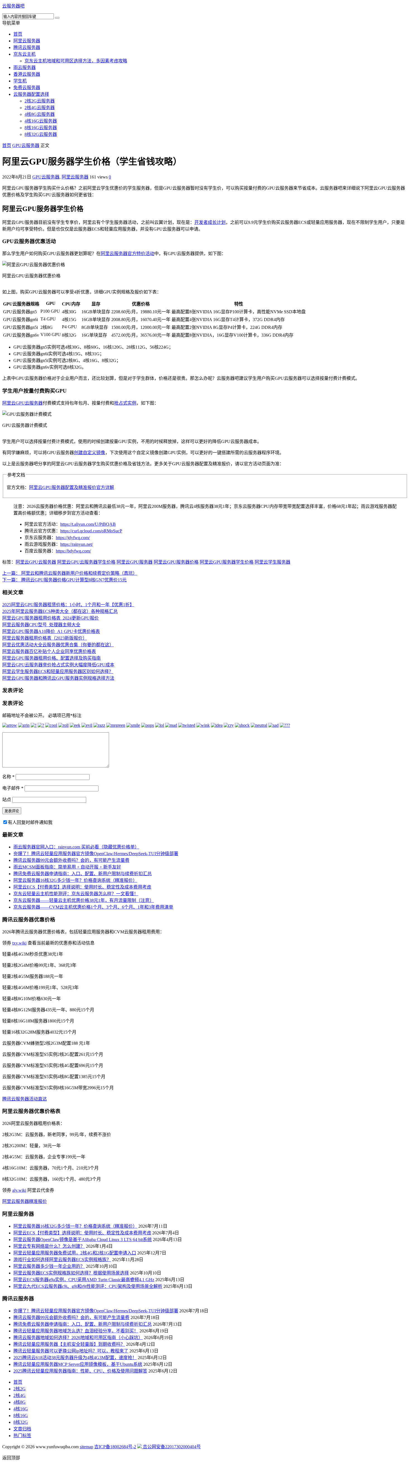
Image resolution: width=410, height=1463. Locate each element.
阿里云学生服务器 (272, 562)
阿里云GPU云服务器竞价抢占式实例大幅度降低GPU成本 (58, 664)
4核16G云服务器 (41, 121)
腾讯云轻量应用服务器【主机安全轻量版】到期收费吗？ (69, 1344)
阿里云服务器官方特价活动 (127, 253)
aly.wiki (19, 1190)
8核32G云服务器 (41, 134)
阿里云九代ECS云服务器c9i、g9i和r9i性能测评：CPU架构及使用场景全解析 (87, 1286)
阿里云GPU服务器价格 (176, 562)
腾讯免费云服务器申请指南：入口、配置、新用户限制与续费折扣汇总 (82, 873)
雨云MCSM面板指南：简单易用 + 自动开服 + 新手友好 (67, 867)
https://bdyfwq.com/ (73, 551)
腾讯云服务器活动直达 (24, 1099)
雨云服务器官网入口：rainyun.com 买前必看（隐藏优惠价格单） (76, 847)
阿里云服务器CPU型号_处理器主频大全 (41, 624)
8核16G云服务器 (41, 127)
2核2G (19, 1388)
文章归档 (22, 1429)
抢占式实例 (125, 403)
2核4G (19, 1395)
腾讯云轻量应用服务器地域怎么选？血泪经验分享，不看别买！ (75, 1331)
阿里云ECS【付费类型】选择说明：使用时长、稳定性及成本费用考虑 (82, 887)
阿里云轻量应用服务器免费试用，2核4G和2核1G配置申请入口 (74, 1253)
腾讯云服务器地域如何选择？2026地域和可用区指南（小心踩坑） (78, 1337)
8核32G (20, 1422)
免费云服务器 (26, 87)
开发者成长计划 (210, 222)
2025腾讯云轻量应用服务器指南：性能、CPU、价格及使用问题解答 (80, 1371)
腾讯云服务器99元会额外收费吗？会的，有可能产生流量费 (71, 860)
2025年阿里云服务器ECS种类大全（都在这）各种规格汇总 (60, 611)
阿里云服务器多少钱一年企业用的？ (49, 1266)
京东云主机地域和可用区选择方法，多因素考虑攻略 (76, 60)
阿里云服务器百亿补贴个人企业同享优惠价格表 (49, 651)
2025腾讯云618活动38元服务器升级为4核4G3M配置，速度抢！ (75, 1357)
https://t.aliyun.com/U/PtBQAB (88, 524)
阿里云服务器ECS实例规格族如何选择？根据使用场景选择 (71, 1273)
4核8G (19, 1402)
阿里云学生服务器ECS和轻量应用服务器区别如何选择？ (57, 671)
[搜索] (57, 18)
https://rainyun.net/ (76, 544)
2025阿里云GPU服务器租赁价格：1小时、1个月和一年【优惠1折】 (68, 604)
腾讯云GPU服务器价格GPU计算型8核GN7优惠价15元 (64, 580)
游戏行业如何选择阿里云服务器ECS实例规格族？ (62, 1259)
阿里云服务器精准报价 (24, 1201)
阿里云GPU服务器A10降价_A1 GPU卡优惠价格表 (51, 631)
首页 (17, 34)
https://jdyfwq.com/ (73, 537)
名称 (8, 776)
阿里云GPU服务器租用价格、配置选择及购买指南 (51, 658)
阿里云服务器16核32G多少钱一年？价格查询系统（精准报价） (75, 880)
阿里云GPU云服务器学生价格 (86, 562)
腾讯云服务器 (26, 47)
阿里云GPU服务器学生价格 (227, 562)
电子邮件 (12, 788)
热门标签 (22, 1435)
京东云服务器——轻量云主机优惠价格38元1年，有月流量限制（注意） (83, 900)
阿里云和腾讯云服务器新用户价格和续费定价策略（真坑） (69, 573)
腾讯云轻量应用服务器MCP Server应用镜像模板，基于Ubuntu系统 (77, 1364)
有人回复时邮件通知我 (30, 822)
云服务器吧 (13, 6)
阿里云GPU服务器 (135, 562)
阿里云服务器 (26, 40)
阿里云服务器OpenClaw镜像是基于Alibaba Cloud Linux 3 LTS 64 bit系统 (82, 1239)
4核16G (20, 1408)
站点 (6, 799)
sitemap (86, 1446)
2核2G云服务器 (40, 101)
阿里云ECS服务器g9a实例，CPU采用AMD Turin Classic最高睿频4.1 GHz (83, 1279)
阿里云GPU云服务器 (22, 403)
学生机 (20, 81)
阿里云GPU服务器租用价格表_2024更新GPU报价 (50, 618)
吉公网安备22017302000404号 (171, 1446)
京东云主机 (24, 54)
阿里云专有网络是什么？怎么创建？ (49, 1246)
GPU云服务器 (25, 145)
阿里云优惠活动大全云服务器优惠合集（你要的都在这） (58, 644)
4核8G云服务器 (40, 114)
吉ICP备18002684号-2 (115, 1446)
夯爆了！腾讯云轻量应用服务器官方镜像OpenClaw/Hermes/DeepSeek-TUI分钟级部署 (95, 853)
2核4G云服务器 (40, 107)
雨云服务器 (24, 67)
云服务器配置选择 (31, 94)
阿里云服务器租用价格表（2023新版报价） (44, 638)
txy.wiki (19, 943)
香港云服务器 (26, 74)
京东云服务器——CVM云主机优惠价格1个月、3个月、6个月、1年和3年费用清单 (93, 907)
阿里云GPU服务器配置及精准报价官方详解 (71, 487)
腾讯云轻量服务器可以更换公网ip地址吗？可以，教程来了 (70, 1351)
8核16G (20, 1415)
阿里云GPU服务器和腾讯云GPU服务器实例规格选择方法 (58, 678)
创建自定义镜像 (89, 452)
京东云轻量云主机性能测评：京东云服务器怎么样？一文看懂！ (75, 893)
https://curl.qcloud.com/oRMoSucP (91, 531)
